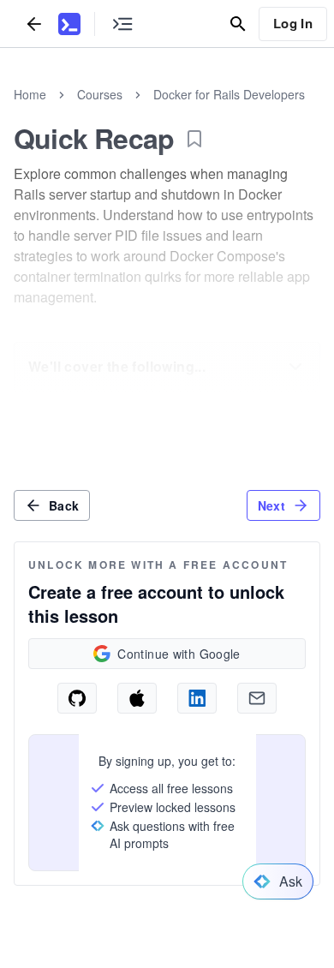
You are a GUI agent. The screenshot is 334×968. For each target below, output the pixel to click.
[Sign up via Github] (77, 698)
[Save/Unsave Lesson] (194, 138)
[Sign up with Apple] (137, 698)
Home (30, 94)
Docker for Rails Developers (229, 94)
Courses (99, 94)
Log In (293, 23)
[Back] (34, 23)
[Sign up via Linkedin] (197, 698)
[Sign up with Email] (257, 698)
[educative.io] (69, 24)
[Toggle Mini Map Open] (122, 23)
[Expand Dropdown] (295, 366)
